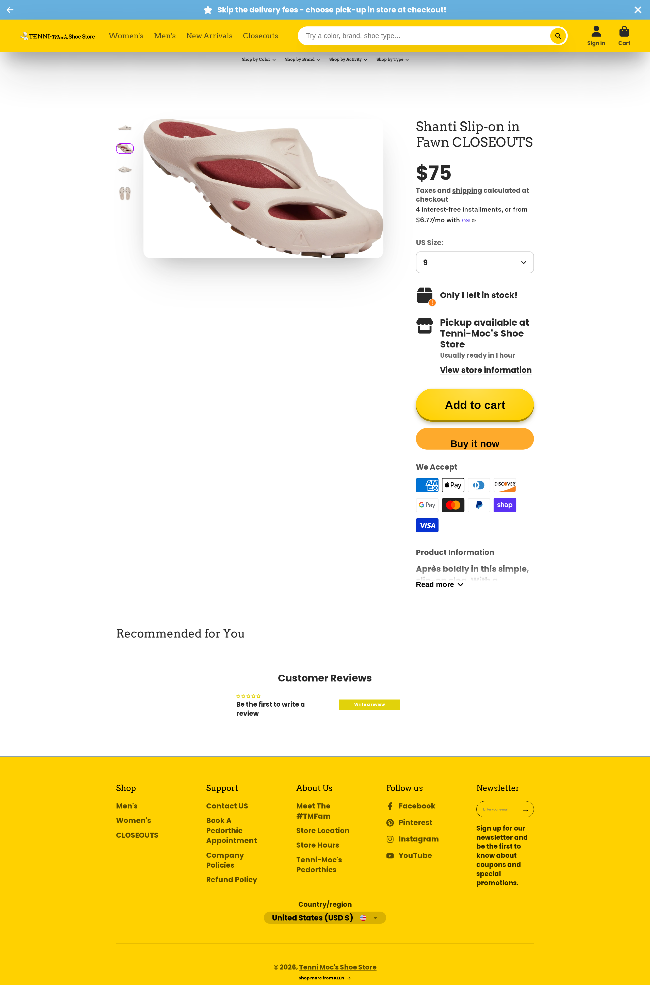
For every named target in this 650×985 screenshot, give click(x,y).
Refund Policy (231, 880)
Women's (126, 35)
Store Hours (317, 845)
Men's (165, 35)
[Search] (558, 35)
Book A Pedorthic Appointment (231, 831)
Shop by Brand (300, 59)
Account (596, 36)
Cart (624, 36)
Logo (58, 36)
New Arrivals (209, 35)
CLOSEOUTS (137, 835)
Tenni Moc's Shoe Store (338, 967)
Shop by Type (390, 59)
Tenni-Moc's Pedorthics (319, 865)
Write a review (369, 704)
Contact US (227, 806)
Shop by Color (256, 59)
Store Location (323, 831)
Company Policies (225, 860)
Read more (435, 584)
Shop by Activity (345, 59)
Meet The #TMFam (313, 811)
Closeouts (260, 35)
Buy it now (474, 443)
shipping (467, 190)
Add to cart (475, 405)
